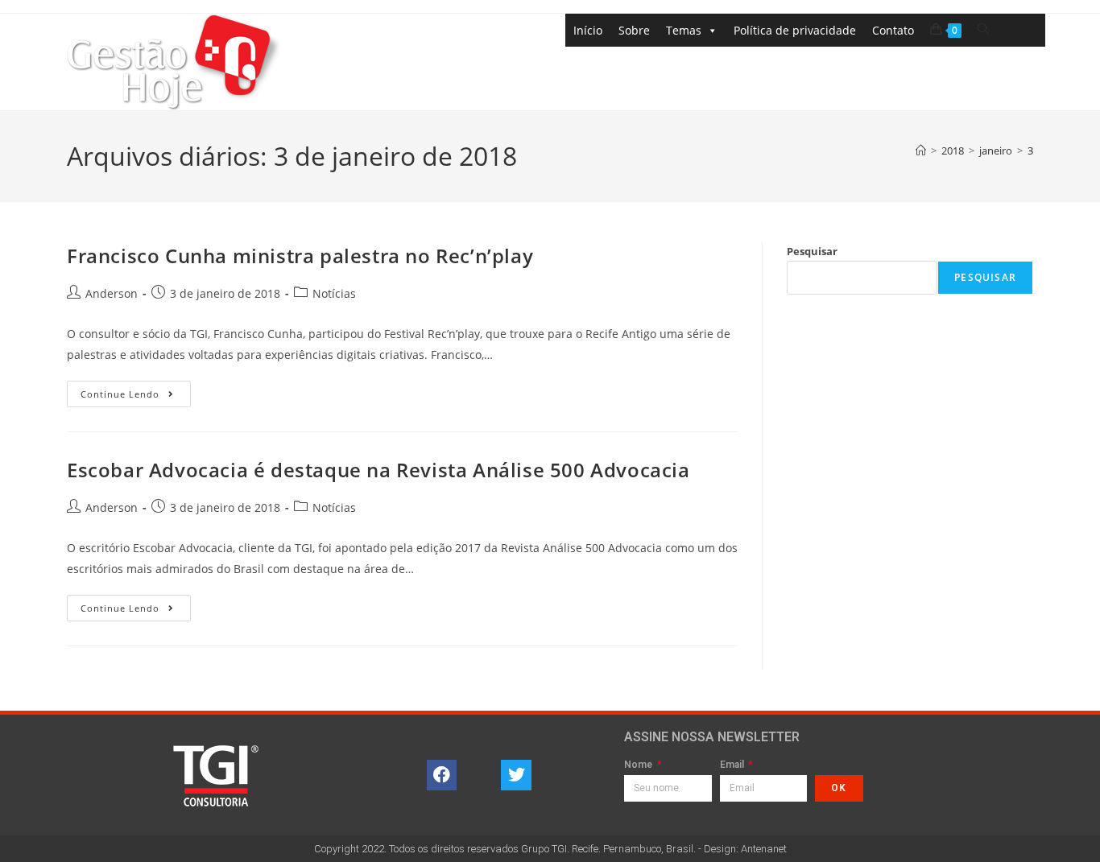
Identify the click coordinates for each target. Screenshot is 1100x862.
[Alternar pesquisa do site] (983, 29)
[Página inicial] (921, 150)
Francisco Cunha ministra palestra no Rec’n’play (300, 255)
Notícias (334, 293)
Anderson (111, 293)
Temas (683, 30)
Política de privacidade (795, 30)
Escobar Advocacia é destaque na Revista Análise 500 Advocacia (378, 469)
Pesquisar (812, 251)
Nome (639, 765)
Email (733, 765)
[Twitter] (516, 775)
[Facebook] (442, 775)
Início (587, 30)
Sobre (634, 30)
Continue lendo (136, 390)
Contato (893, 30)
